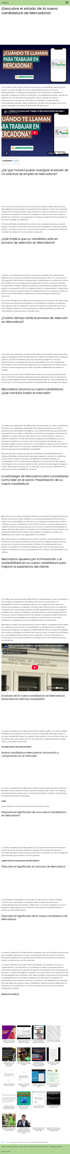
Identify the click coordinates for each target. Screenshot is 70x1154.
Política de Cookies (41, 1146)
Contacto (31, 1146)
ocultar (15, 161)
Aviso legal (23, 1146)
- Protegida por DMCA (55, 1146)
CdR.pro (5, 2)
